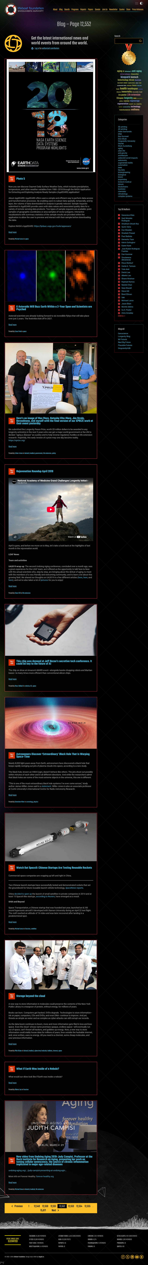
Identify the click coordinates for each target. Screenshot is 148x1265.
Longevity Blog (124, 336)
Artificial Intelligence (125, 74)
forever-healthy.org (45, 1176)
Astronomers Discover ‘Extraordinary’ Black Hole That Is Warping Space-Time (53, 755)
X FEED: (31, 1239)
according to (45, 896)
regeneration (122, 103)
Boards (67, 9)
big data (121, 170)
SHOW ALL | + (121, 316)
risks (135, 104)
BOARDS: (119, 1239)
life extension (47, 453)
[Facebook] (123, 1257)
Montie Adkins (127, 307)
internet (55, 1050)
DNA (120, 134)
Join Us (104, 9)
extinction (129, 85)
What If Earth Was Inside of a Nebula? (37, 1069)
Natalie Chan (127, 285)
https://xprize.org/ (17, 440)
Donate (97, 9)
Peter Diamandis (125, 131)
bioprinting (122, 179)
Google (117, 89)
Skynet (121, 143)
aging (119, 71)
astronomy (122, 160)
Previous (18, 1206)
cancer (125, 83)
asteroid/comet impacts (128, 158)
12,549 (37, 1206)
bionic (120, 177)
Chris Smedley (127, 313)
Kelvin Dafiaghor (128, 242)
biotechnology (123, 80)
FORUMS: (90, 1246)
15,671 (43, 1210)
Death (140, 83)
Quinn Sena (126, 227)
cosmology (29, 801)
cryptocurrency (131, 83)
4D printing (122, 129)
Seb (123, 297)
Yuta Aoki (125, 269)
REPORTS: (61, 1243)
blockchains (123, 187)
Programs (75, 9)
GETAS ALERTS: (121, 1236)
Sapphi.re (41, 1257)
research (131, 104)
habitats (49, 1050)
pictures (44, 580)
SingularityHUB (124, 348)
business (121, 189)
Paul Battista (127, 236)
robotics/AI (28, 686)
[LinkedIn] (132, 1257)
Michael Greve (19, 1189)
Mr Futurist (122, 339)
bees (120, 167)
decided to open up (23, 894)
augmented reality (125, 163)
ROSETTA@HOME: (34, 1246)
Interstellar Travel (137, 92)
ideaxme (119, 92)
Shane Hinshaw (128, 279)
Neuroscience (139, 98)
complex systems (125, 196)
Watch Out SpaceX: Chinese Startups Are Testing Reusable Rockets (54, 868)
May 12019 (11, 179)
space (27, 239)
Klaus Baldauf (19, 686)
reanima (126, 101)
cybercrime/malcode (40, 1050)
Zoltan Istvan (19, 453)
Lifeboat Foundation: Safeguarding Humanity (24, 9)
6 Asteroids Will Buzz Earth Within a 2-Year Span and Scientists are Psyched (54, 308)
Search (140, 41)
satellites (33, 928)
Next (54, 1210)
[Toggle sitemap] (136, 3)
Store (128, 9)
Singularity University (126, 141)
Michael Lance (19, 239)
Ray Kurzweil (123, 136)
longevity (128, 98)
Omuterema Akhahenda (126, 258)
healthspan (132, 88)
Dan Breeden (127, 230)
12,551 (53, 1206)
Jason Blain (126, 304)
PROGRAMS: (120, 1243)
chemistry (122, 191)
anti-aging (137, 71)
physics (36, 801)
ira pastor (122, 95)
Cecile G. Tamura (128, 266)
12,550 (45, 1206)
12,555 (87, 1206)
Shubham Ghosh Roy (130, 224)
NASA (134, 98)
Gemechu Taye (128, 239)
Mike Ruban (18, 1050)
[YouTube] (137, 1257)
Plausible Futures (125, 345)
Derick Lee (126, 272)
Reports (83, 9)
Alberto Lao (18, 1089)
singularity (139, 104)
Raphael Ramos (128, 282)
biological (122, 175)
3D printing (122, 127)
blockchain (138, 80)
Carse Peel (18, 331)
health (123, 88)
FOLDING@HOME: (93, 1243)
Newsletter (113, 9)
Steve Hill (17, 593)
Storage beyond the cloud (30, 996)
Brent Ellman (127, 294)
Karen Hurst (126, 246)
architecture (123, 155)
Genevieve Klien (19, 801)
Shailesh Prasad (128, 233)
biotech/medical (30, 453)
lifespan (120, 98)
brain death (120, 83)
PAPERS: (60, 1246)
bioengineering (124, 172)
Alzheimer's (128, 71)
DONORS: (90, 1239)
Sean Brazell (127, 288)
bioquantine (135, 74)
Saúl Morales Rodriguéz (127, 219)
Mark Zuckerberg (125, 146)
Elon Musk (122, 139)
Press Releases (137, 9)
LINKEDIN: (91, 1236)
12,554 (79, 1206)
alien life (121, 151)
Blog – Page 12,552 (74, 24)
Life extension (133, 94)
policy (54, 453)
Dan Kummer (127, 254)
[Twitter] (128, 1257)
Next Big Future (124, 342)
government (39, 453)
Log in (37, 48)
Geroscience (123, 333)
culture (137, 83)
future (134, 85)
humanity (140, 89)
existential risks (121, 86)
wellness (135, 109)
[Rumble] (141, 1257)
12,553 (71, 1206)
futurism (27, 928)
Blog (61, 9)
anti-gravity (122, 153)
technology (135, 106)
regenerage (135, 101)
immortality (127, 91)
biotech (134, 77)
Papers (90, 9)
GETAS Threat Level (12, 1240)
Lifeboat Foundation (19, 1257)
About (55, 9)
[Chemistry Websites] (128, 55)
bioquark (125, 77)
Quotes (122, 9)
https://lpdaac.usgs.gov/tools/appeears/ (52, 226)
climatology (123, 194)
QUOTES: (119, 1246)
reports (74, 888)
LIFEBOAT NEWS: (63, 1236)
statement (46, 786)
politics (121, 101)
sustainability (126, 107)
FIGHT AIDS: (32, 1243)
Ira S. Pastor (126, 310)
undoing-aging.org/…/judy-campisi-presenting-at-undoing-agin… (37, 1170)
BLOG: (60, 1239)
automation (123, 165)
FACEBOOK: (32, 1236)
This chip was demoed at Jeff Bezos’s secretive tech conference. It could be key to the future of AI (54, 662)
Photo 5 (20, 179)
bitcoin (131, 80)
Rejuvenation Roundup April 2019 (34, 471)
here (80, 577)
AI (123, 71)
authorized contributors (50, 48)
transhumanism (124, 110)
